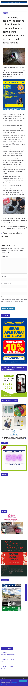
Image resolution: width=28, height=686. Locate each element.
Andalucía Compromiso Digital (8, 654)
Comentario (5, 256)
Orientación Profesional (6, 657)
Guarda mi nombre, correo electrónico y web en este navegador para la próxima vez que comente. (14, 302)
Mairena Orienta (5, 664)
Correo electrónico (6, 283)
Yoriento (3, 661)
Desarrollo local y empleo (7, 666)
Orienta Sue (4, 652)
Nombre (4, 276)
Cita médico (4, 668)
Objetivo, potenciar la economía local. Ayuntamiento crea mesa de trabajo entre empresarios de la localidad (15, 221)
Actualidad (5, 13)
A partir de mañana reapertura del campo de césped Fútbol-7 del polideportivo (13, 227)
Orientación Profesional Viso (7, 659)
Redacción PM (16, 46)
